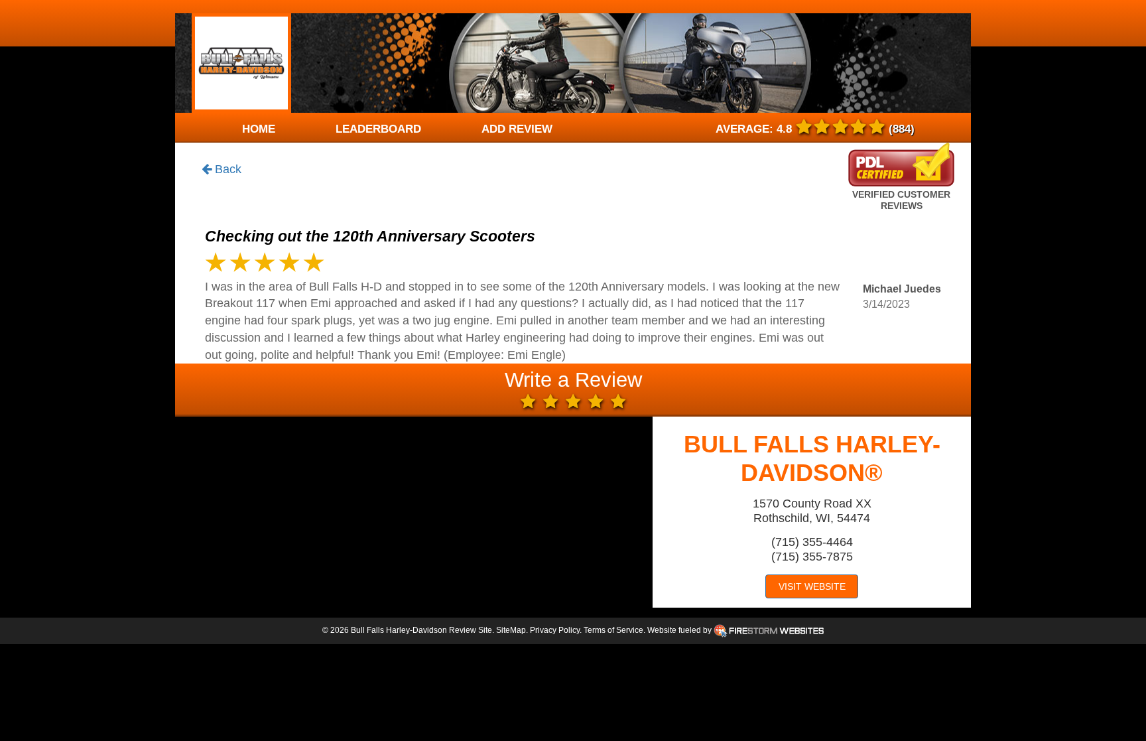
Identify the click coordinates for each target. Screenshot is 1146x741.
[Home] (241, 63)
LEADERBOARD (378, 129)
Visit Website (812, 586)
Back (226, 169)
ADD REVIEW (516, 129)
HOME (258, 129)
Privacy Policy (555, 630)
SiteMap (511, 630)
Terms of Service (613, 630)
